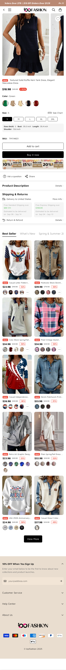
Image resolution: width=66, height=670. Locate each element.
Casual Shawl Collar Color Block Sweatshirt (51, 518)
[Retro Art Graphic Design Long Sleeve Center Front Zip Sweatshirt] (17, 431)
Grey (5, 349)
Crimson (10, 349)
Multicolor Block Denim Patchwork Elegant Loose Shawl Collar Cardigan (52, 283)
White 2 (21, 292)
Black (28, 103)
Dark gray (42, 292)
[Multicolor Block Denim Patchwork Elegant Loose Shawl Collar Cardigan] (49, 260)
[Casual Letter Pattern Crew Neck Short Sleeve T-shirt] (17, 260)
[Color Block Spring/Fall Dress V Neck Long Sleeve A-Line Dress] (17, 317)
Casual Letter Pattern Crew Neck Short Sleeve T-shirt (19, 283)
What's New (27, 233)
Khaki (13, 103)
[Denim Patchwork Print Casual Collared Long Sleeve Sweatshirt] (49, 374)
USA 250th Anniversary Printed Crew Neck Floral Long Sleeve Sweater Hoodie (20, 518)
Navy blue (53, 292)
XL (41, 119)
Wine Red (36, 103)
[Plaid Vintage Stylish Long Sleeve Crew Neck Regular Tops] (49, 317)
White (5, 292)
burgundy (48, 463)
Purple (10, 464)
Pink (48, 292)
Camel (37, 292)
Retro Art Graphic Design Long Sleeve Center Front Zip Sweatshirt (20, 454)
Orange (42, 349)
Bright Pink (37, 349)
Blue (16, 292)
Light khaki (42, 463)
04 (21, 406)
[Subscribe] (58, 581)
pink (53, 463)
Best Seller (9, 233)
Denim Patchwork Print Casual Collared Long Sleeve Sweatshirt (51, 397)
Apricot (21, 103)
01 (5, 406)
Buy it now (33, 154)
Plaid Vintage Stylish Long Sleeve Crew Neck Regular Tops (51, 340)
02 (10, 406)
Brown (21, 349)
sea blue (37, 406)
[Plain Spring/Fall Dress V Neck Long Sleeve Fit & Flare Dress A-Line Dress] (49, 431)
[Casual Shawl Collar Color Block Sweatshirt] (49, 495)
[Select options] (29, 286)
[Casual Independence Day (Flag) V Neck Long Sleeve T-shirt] (17, 374)
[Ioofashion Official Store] (35, 9)
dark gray (42, 406)
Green (5, 103)
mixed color (37, 527)
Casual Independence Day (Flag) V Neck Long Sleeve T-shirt (19, 397)
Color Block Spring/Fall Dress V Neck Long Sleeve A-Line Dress (19, 340)
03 (16, 406)
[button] (60, 9)
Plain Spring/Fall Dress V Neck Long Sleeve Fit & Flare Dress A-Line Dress (52, 454)
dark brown (48, 406)
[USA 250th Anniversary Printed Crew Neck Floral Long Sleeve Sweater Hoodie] (17, 495)
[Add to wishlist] (58, 18)
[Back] (3, 9)
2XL (52, 119)
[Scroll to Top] (60, 654)
